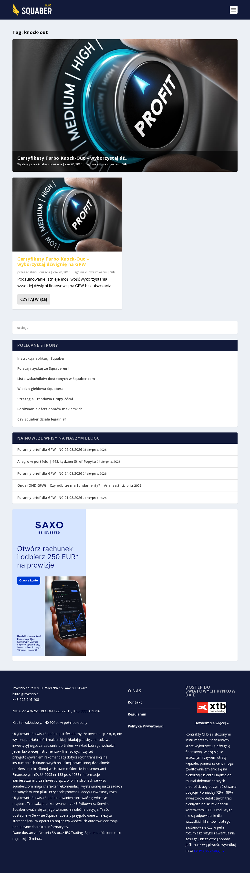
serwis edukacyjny (209, 850)
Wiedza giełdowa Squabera (40, 388)
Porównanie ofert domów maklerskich (50, 409)
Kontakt (135, 702)
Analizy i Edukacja (50, 164)
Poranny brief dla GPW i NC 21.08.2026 (49, 497)
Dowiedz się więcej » (212, 723)
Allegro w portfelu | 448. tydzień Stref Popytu (56, 461)
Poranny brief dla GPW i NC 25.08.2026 (49, 449)
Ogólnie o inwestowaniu (102, 164)
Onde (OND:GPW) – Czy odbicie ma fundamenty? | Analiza (67, 485)
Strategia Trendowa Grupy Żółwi (45, 399)
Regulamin (137, 714)
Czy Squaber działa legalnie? (41, 419)
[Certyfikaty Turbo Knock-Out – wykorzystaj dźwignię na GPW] (67, 215)
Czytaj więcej (33, 299)
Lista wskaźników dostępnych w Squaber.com (56, 378)
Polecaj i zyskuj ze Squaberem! (43, 368)
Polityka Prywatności (146, 726)
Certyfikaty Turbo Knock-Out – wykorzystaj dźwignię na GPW (53, 261)
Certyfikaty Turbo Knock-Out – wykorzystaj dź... (73, 158)
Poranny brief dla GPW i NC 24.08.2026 (49, 473)
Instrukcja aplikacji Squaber (41, 358)
